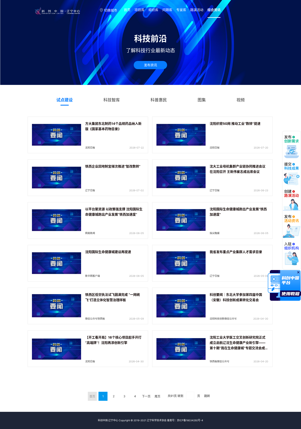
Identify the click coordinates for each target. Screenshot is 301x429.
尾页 (157, 396)
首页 (127, 10)
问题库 (167, 10)
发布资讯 (150, 65)
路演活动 (196, 10)
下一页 (146, 396)
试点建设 (64, 100)
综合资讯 (214, 10)
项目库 (139, 10)
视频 (240, 100)
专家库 (181, 10)
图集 (202, 100)
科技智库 (111, 100)
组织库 (153, 10)
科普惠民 (158, 100)
